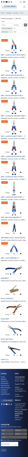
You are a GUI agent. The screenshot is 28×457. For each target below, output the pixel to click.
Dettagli (7, 50)
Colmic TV (4, 390)
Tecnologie (5, 385)
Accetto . (11, 440)
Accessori (16, 13)
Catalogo (9, 13)
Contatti (4, 392)
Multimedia (5, 383)
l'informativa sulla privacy (14, 440)
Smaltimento (5, 394)
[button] (24, 6)
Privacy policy (19, 411)
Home (2, 13)
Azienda (3, 379)
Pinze (21, 13)
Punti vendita (5, 388)
